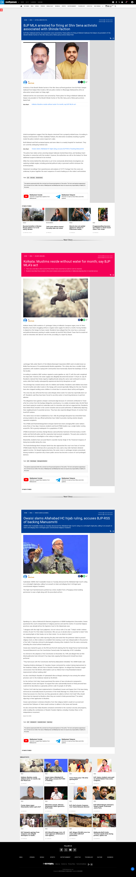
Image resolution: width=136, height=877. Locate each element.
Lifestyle (89, 6)
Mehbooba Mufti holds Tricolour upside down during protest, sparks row (103, 833)
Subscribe (40, 2)
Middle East (50, 6)
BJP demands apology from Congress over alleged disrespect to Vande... (30, 833)
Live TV (27, 2)
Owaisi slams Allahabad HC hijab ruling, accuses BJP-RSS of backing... (55, 778)
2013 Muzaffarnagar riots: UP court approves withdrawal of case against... (55, 833)
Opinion (43, 6)
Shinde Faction (39, 177)
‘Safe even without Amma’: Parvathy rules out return (55, 227)
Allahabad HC (33, 722)
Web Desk (31, 83)
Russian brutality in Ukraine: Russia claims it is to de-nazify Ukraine (32, 227)
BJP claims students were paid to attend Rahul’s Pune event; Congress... (104, 778)
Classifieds (33, 2)
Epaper (22, 2)
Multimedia (97, 6)
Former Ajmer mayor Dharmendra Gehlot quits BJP (31, 806)
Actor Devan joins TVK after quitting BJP (78, 778)
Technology (81, 6)
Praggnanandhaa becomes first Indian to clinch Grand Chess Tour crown (102, 227)
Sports (64, 6)
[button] (2, 2)
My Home (26, 6)
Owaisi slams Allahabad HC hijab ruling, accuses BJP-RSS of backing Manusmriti (58, 149)
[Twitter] (81, 82)
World (37, 6)
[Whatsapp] (84, 82)
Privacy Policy (71, 864)
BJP (28, 177)
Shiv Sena (32, 177)
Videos (24, 222)
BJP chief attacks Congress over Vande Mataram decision (79, 806)
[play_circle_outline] (33, 214)
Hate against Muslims (42, 461)
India (32, 6)
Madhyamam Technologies (65, 871)
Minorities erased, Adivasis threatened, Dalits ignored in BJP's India (54, 806)
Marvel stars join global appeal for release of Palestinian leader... (77, 227)
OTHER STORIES (26, 206)
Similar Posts (24, 757)
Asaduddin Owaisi (42, 722)
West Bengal (33, 461)
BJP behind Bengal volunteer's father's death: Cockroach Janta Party (104, 806)
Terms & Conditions (81, 864)
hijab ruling (49, 722)
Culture (99, 857)
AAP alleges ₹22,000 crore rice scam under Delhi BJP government (79, 833)
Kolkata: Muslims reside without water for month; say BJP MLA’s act (54, 104)
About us (57, 864)
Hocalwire (79, 871)
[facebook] (79, 82)
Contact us (64, 864)
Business (57, 6)
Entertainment (72, 6)
